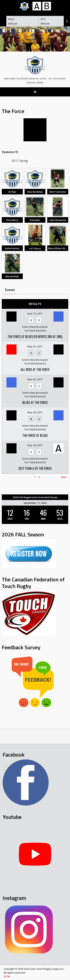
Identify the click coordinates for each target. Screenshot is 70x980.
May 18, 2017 (35, 412)
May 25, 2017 (35, 346)
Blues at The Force (35, 402)
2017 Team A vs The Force (35, 468)
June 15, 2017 (35, 313)
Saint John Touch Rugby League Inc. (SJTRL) (25, 78)
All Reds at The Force (35, 369)
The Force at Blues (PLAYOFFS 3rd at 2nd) (35, 336)
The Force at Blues (35, 435)
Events (10, 290)
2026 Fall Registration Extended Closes (35, 497)
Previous (8, 477)
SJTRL (7, 976)
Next (64, 477)
